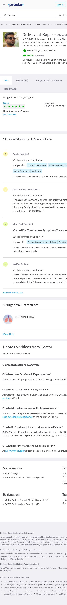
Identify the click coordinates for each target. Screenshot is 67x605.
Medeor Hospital (21, 537)
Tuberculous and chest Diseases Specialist (25, 477)
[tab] (6, 80)
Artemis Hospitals (48, 568)
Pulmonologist (12, 473)
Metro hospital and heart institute (45, 539)
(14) (22, 80)
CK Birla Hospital (16, 559)
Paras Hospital (6, 537)
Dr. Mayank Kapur (15, 450)
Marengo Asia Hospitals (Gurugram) (44, 537)
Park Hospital (31, 542)
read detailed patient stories (17, 416)
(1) (8, 334)
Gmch (6, 103)
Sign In (60, 4)
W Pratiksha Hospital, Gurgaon (34, 544)
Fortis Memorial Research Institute (28, 554)
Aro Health (48, 554)
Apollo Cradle (45, 542)
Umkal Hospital (59, 542)
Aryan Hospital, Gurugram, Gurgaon (32, 556)
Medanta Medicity (56, 556)
